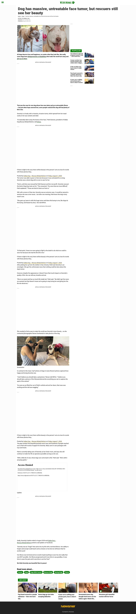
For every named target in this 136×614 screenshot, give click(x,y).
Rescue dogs (48, 572)
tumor (67, 572)
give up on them (22, 58)
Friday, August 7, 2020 (55, 176)
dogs (26, 572)
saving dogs (58, 572)
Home (19, 16)
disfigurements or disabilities (37, 56)
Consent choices (68, 612)
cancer (20, 572)
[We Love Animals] (67, 2)
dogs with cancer (36, 572)
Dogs (23, 16)
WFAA (39, 122)
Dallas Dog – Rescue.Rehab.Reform (35, 176)
